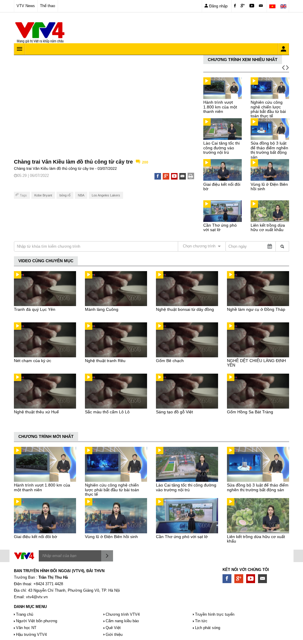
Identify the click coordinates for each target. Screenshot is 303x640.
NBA (81, 195)
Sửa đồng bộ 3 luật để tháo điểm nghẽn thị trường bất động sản (269, 150)
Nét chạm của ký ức (32, 360)
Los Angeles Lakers (106, 195)
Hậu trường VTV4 (31, 634)
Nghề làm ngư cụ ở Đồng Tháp (256, 309)
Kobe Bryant (43, 195)
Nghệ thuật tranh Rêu (105, 360)
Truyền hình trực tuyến (214, 614)
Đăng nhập (218, 6)
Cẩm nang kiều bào (122, 621)
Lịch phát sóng (207, 627)
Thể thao (47, 6)
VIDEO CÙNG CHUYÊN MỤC (45, 260)
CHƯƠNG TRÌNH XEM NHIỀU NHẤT (243, 59)
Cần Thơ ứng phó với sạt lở (220, 227)
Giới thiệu (114, 634)
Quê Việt (113, 627)
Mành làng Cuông (101, 309)
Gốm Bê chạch (170, 360)
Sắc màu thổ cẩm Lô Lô (107, 411)
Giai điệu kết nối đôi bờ (221, 186)
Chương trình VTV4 (123, 614)
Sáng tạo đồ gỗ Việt (174, 411)
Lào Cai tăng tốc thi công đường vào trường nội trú (221, 148)
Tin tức (201, 621)
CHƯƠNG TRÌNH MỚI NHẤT (46, 436)
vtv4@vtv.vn (37, 597)
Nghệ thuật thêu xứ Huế (36, 411)
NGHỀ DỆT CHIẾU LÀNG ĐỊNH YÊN (256, 362)
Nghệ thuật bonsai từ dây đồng (185, 309)
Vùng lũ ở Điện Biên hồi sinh (269, 186)
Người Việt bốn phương (36, 621)
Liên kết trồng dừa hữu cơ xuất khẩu (268, 227)
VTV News (26, 6)
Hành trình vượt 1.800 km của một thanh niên (220, 107)
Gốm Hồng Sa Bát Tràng (250, 411)
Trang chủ (24, 614)
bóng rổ (64, 195)
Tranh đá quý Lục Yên (34, 309)
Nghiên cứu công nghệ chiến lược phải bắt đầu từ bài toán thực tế (268, 109)
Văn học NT (26, 627)
